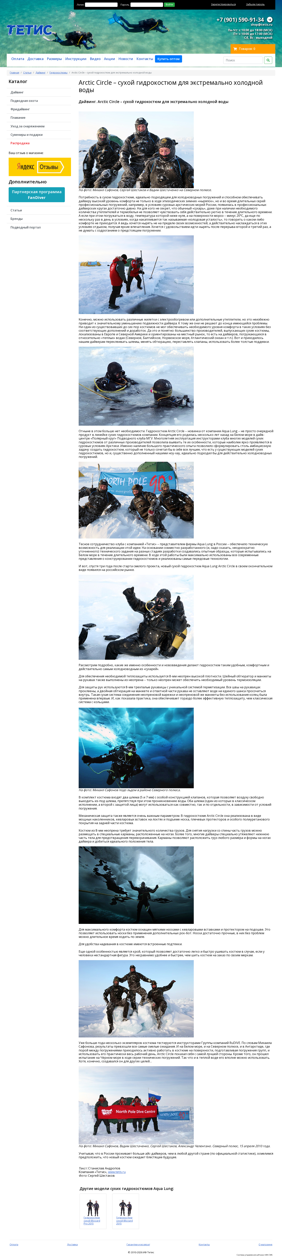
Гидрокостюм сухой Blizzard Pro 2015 (92, 1220)
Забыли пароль (255, 4)
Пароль (124, 4)
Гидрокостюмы (58, 72)
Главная (14, 72)
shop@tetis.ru (261, 24)
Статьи (27, 72)
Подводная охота (24, 101)
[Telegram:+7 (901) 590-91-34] (269, 19)
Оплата (14, 1244)
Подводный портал (26, 227)
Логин (80, 4)
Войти (169, 4)
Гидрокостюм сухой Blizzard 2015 (124, 1220)
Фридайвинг (20, 109)
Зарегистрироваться (223, 4)
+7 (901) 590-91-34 (240, 19)
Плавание (18, 117)
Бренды (17, 219)
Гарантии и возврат (138, 1244)
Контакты (204, 1244)
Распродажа (20, 143)
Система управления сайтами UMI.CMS (254, 1255)
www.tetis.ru (117, 1172)
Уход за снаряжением (28, 126)
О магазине (265, 1244)
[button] (168, 59)
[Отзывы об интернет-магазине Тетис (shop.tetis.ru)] (40, 166)
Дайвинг (40, 72)
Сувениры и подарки (27, 135)
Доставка (72, 1244)
